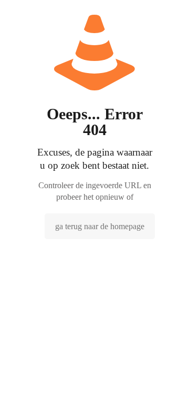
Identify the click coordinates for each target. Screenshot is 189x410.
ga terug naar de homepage (99, 226)
